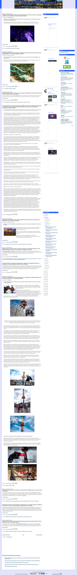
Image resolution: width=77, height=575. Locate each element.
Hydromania (14, 258)
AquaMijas (62, 115)
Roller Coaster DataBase (65, 72)
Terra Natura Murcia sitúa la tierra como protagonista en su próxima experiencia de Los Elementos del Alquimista (66, 95)
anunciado (13, 251)
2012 (45, 289)
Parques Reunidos (19, 531)
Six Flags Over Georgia (8, 259)
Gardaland (6, 531)
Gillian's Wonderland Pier (8, 258)
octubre (46, 222)
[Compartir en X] (14, 46)
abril (46, 263)
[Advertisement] (38, 10)
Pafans (62, 105)
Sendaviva (13, 485)
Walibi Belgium (25, 531)
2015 (45, 284)
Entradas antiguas (39, 534)
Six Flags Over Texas (15, 259)
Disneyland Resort (8, 516)
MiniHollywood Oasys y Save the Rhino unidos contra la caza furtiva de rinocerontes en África (67, 89)
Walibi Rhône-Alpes (22, 259)
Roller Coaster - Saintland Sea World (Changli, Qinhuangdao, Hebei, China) (67, 74)
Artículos (38, 572)
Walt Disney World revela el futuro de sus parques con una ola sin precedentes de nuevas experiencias (21, 564)
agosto (46, 225)
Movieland (15, 531)
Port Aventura (14, 88)
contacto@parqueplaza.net (63, 52)
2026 (45, 214)
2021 (45, 274)
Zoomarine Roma (29, 531)
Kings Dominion (11, 531)
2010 (45, 293)
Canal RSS (68, 58)
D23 (10, 507)
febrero (46, 267)
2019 (45, 277)
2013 (45, 288)
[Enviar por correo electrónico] (12, 46)
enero (46, 268)
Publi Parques (63, 92)
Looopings (24, 495)
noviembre (47, 220)
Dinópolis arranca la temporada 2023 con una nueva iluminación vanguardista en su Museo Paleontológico (22, 560)
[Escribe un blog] (13, 46)
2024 (45, 217)
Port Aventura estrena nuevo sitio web (11, 566)
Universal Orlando (11, 17)
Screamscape (63, 82)
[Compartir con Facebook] (15, 46)
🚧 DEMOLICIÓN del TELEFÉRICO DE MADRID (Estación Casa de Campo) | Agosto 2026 (66, 111)
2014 (45, 286)
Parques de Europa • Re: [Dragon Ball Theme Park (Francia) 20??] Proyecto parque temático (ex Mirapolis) (67, 78)
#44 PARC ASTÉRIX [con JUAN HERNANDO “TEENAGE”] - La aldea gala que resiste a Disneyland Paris (67, 122)
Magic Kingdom (19, 258)
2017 (45, 281)
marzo (46, 265)
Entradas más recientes (6, 534)
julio (46, 258)
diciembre (47, 218)
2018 (45, 279)
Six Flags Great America (33, 258)
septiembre (47, 223)
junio (46, 260)
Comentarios (43, 572)
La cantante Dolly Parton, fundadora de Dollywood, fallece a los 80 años (16, 562)
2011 (45, 291)
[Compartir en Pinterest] (17, 46)
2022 (45, 272)
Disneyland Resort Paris (14, 516)
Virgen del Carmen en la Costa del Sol (67, 116)
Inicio (23, 534)
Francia (24, 516)
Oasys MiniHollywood (64, 87)
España (10, 88)
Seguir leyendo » (5, 44)
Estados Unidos (11, 48)
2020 (45, 276)
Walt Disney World (28, 516)
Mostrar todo (72, 125)
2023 (45, 271)
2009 (45, 294)
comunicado (7, 48)
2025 (45, 215)
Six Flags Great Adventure (25, 258)
